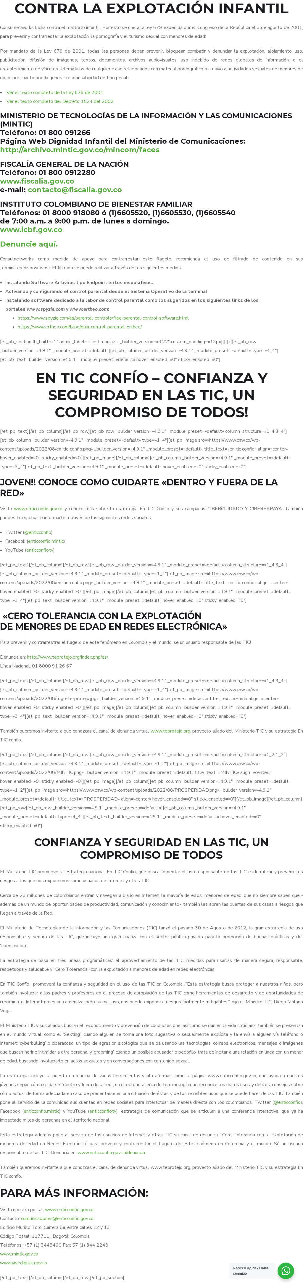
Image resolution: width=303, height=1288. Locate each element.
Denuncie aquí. (29, 244)
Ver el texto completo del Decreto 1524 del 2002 (60, 101)
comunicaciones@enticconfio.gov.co (57, 1218)
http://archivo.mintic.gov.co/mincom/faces (79, 149)
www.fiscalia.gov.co (37, 181)
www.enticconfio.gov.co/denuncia (111, 1152)
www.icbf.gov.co (31, 229)
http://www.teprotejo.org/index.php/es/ (67, 657)
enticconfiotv (39, 550)
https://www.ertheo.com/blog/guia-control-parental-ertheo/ (80, 327)
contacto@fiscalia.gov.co (75, 189)
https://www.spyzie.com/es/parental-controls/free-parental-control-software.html (103, 318)
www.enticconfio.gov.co (38, 509)
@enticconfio (37, 532)
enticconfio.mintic (46, 541)
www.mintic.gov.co (19, 1254)
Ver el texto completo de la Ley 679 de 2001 (55, 92)
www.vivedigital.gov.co (23, 1263)
